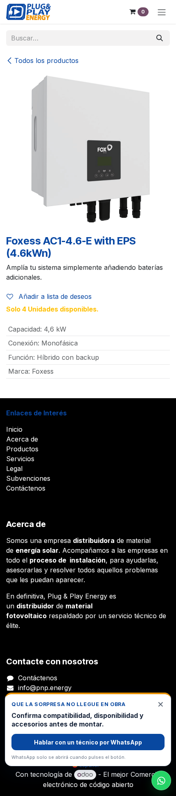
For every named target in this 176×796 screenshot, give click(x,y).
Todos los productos (46, 60)
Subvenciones (28, 478)
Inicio (14, 429)
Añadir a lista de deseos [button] (54, 296)
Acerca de (22, 439)
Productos (22, 449)
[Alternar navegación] (161, 11)
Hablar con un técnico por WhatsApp (88, 742)
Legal (14, 468)
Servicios (20, 459)
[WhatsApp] (161, 780)
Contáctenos (25, 488)
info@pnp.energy (45, 688)
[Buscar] (159, 38)
